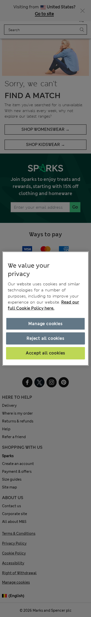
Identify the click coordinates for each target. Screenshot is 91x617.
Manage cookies (45, 323)
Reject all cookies (45, 338)
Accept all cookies (45, 353)
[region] (45, 308)
